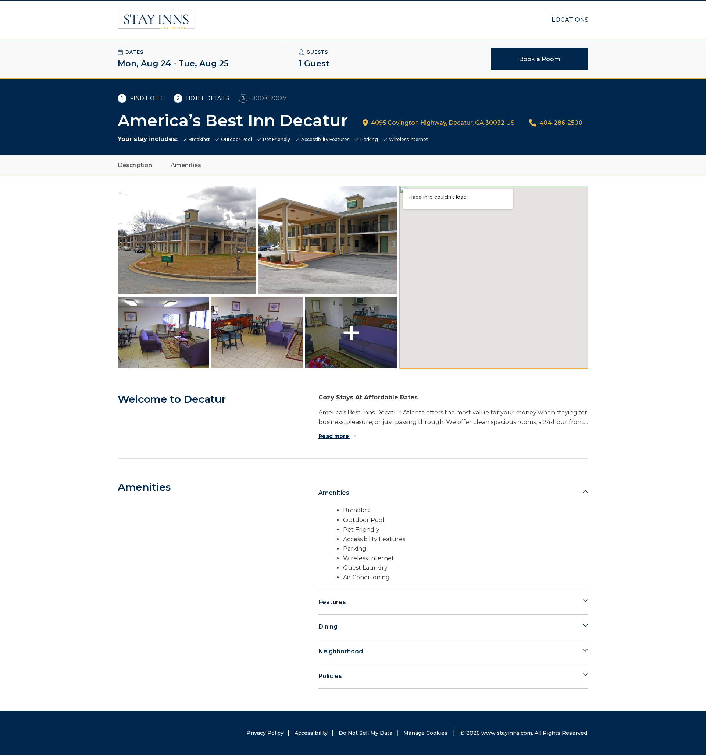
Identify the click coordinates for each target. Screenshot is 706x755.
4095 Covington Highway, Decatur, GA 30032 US (442, 122)
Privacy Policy (265, 733)
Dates (134, 52)
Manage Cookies (425, 733)
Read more (334, 436)
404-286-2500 (560, 122)
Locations (570, 19)
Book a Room (539, 59)
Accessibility (311, 733)
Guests (317, 52)
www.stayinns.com (506, 733)
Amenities (186, 165)
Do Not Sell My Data (365, 733)
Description (135, 165)
